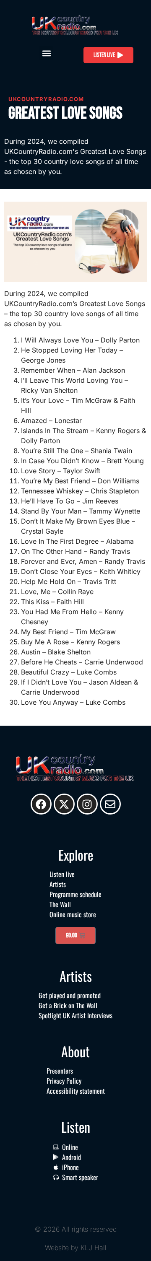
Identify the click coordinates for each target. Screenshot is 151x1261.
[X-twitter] (64, 804)
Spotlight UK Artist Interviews (75, 1015)
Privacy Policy (64, 1081)
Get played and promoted (70, 995)
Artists (57, 884)
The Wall (60, 904)
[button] (46, 53)
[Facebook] (41, 804)
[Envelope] (110, 804)
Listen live (62, 874)
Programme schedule (75, 894)
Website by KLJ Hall (76, 1247)
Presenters (60, 1070)
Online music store (72, 914)
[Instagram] (87, 804)
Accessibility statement (76, 1091)
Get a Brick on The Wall (68, 1005)
